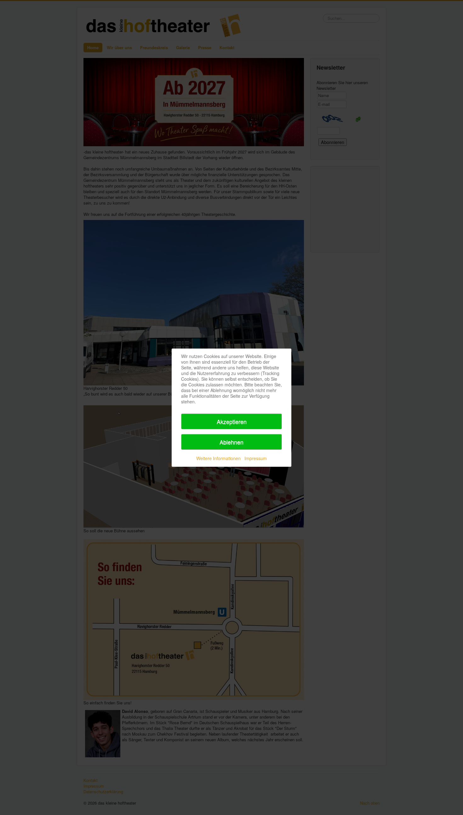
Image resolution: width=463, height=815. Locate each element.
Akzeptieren (232, 421)
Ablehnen (231, 442)
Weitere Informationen (218, 458)
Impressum (255, 458)
